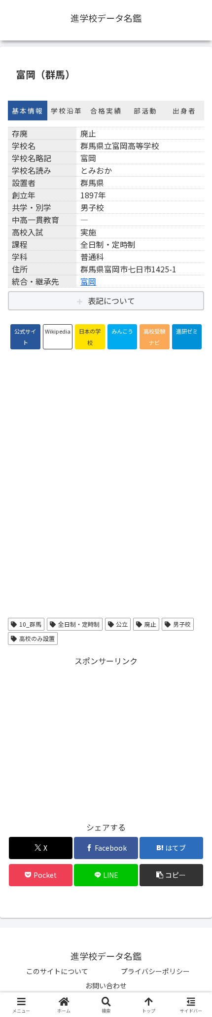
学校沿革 (66, 110)
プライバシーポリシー (155, 971)
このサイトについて (57, 971)
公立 (122, 624)
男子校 (182, 624)
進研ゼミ (187, 331)
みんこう (122, 331)
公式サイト (25, 336)
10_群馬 (30, 624)
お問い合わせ (106, 985)
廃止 (150, 624)
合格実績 (106, 110)
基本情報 (27, 110)
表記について (111, 300)
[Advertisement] (106, 737)
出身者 (184, 110)
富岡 (88, 281)
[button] (171, 875)
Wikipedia (58, 331)
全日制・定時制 (79, 624)
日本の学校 (90, 336)
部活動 (145, 110)
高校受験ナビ (154, 336)
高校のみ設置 (37, 638)
